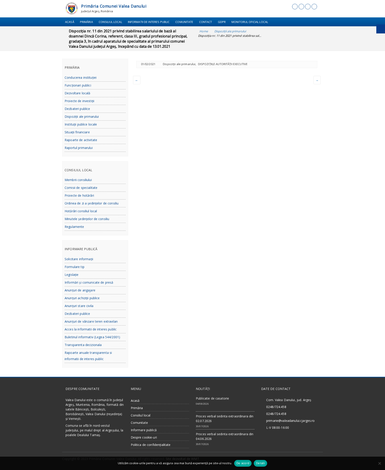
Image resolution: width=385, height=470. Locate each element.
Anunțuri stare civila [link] (79, 306)
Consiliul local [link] (110, 22)
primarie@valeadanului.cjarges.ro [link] (290, 420)
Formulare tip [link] (74, 267)
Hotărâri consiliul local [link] (81, 211)
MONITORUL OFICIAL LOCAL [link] (249, 22)
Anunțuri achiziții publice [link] (82, 298)
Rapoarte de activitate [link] (81, 140)
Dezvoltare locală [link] (77, 93)
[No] (379, 463)
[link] (72, 8)
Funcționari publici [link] (78, 85)
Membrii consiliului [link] (78, 180)
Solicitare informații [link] (79, 259)
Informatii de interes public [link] (149, 22)
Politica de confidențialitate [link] (151, 445)
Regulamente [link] (74, 227)
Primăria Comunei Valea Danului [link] (113, 6)
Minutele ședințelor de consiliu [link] (87, 219)
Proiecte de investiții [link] (79, 101)
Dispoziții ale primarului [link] (179, 64)
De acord (242, 463)
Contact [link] (205, 22)
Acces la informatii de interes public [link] (91, 329)
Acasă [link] (69, 22)
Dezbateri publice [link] (77, 109)
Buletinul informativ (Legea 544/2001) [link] (92, 337)
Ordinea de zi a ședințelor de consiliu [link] (92, 203)
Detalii (260, 463)
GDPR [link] (222, 22)
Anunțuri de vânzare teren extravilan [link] (91, 321)
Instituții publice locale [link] (81, 124)
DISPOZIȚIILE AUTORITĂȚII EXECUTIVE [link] (223, 64)
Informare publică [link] (144, 430)
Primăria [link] (86, 22)
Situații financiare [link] (77, 132)
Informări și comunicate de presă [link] (89, 282)
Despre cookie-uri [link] (144, 437)
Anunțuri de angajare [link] (80, 290)
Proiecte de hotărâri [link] (79, 195)
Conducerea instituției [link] (80, 77)
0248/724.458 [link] (276, 407)
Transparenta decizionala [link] (83, 345)
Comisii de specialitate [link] (81, 188)
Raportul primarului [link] (79, 148)
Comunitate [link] (184, 22)
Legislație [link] (71, 274)
